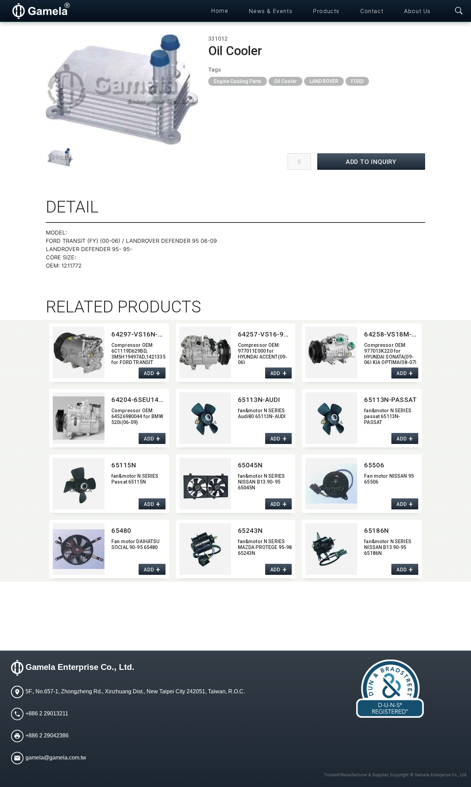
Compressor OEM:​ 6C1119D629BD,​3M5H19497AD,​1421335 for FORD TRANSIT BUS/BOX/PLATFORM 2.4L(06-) (138, 353)
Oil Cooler (285, 81)
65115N (123, 465)
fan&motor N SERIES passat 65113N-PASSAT (387, 416)
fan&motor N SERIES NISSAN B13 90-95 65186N (387, 547)
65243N (250, 531)
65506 (374, 465)
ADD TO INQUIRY (371, 161)
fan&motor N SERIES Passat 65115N (135, 479)
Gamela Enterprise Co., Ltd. (80, 667)
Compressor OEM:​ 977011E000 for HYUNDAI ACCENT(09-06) (263, 353)
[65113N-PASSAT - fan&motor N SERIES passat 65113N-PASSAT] (331, 418)
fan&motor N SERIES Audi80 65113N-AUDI (262, 413)
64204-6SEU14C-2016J (138, 400)
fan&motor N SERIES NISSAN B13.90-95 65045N (261, 481)
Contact (371, 11)
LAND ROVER (324, 81)
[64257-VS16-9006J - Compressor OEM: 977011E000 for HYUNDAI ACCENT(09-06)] (205, 353)
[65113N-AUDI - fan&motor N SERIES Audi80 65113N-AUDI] (205, 418)
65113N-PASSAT (390, 400)
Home (219, 11)
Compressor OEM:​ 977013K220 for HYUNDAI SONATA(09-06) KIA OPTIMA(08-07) (390, 353)
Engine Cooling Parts (237, 81)
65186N (376, 531)
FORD (357, 81)
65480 (121, 531)
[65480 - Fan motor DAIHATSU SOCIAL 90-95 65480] (78, 549)
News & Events (270, 11)
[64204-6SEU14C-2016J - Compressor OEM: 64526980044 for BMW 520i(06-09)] (78, 418)
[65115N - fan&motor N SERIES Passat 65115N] (78, 483)
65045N (250, 465)
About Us (417, 11)
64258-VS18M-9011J (391, 334)
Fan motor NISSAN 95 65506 (389, 479)
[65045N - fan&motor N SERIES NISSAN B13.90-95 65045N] (205, 483)
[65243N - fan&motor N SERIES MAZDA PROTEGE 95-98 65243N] (205, 549)
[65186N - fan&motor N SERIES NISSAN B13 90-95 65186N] (331, 549)
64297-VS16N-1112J (138, 334)
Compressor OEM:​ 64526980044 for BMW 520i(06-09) (137, 416)
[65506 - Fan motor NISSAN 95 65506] (331, 483)
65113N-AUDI (259, 400)
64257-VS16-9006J (265, 334)
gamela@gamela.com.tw (56, 757)
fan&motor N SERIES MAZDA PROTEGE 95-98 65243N (265, 547)
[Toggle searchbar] (459, 11)
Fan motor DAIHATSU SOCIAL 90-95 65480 (135, 544)
